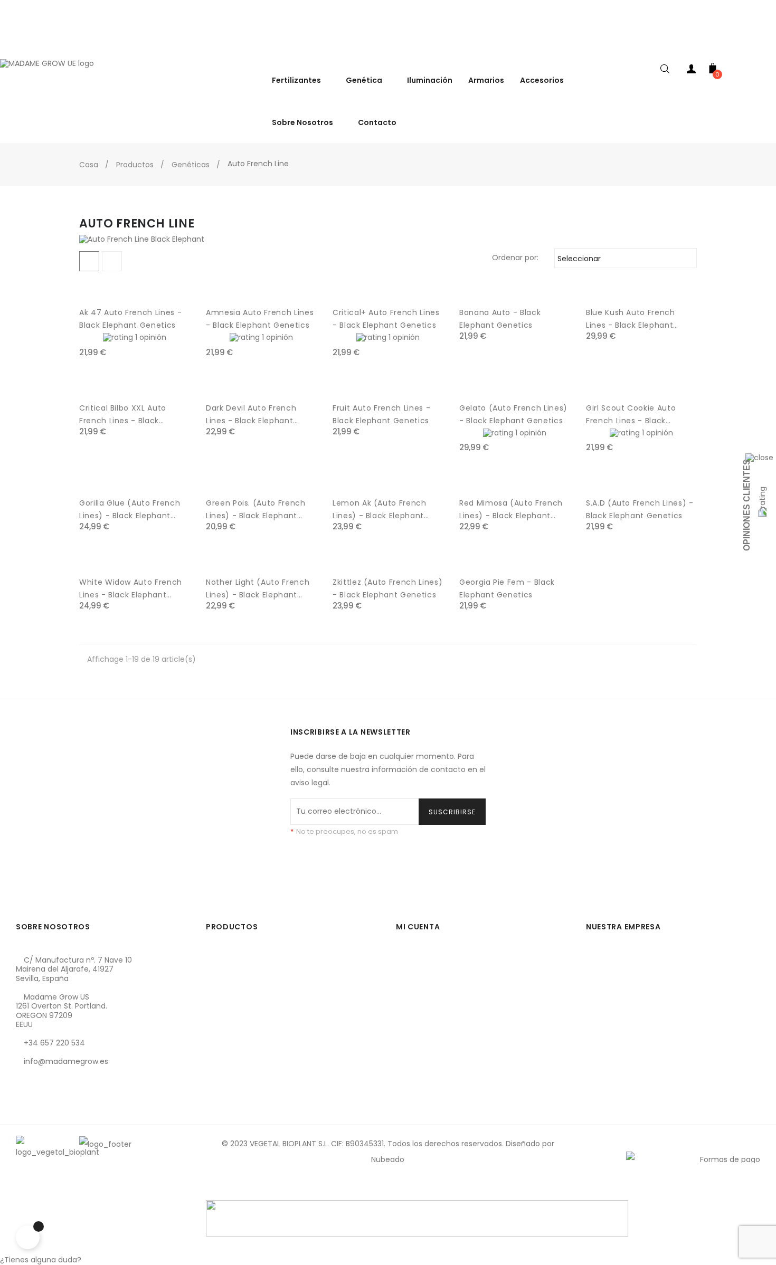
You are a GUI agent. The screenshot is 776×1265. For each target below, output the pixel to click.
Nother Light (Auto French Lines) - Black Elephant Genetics (257, 589)
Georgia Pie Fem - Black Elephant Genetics (507, 588)
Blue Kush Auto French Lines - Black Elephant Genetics (630, 319)
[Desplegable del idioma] (765, 47)
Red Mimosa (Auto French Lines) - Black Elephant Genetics (511, 510)
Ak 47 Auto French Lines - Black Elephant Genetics (130, 318)
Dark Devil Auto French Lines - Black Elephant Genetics (251, 415)
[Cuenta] (691, 71)
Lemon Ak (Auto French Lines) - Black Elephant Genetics (380, 510)
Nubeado (387, 1159)
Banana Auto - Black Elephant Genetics (500, 318)
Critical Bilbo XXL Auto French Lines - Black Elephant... (122, 415)
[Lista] (112, 261)
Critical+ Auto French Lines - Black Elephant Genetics (386, 318)
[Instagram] (60, 1111)
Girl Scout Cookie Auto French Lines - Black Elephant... (631, 415)
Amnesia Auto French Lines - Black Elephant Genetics (260, 318)
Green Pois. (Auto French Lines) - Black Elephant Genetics (256, 510)
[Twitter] (42, 1111)
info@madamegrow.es (66, 1061)
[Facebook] (24, 1111)
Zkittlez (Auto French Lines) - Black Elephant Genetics (387, 588)
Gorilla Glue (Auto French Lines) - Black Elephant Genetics (129, 510)
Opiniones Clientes (746, 505)
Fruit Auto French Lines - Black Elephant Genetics (381, 414)
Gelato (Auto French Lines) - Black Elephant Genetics (513, 414)
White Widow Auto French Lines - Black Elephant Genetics (130, 589)
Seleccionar (623, 258)
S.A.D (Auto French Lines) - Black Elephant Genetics (640, 509)
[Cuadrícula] (89, 261)
